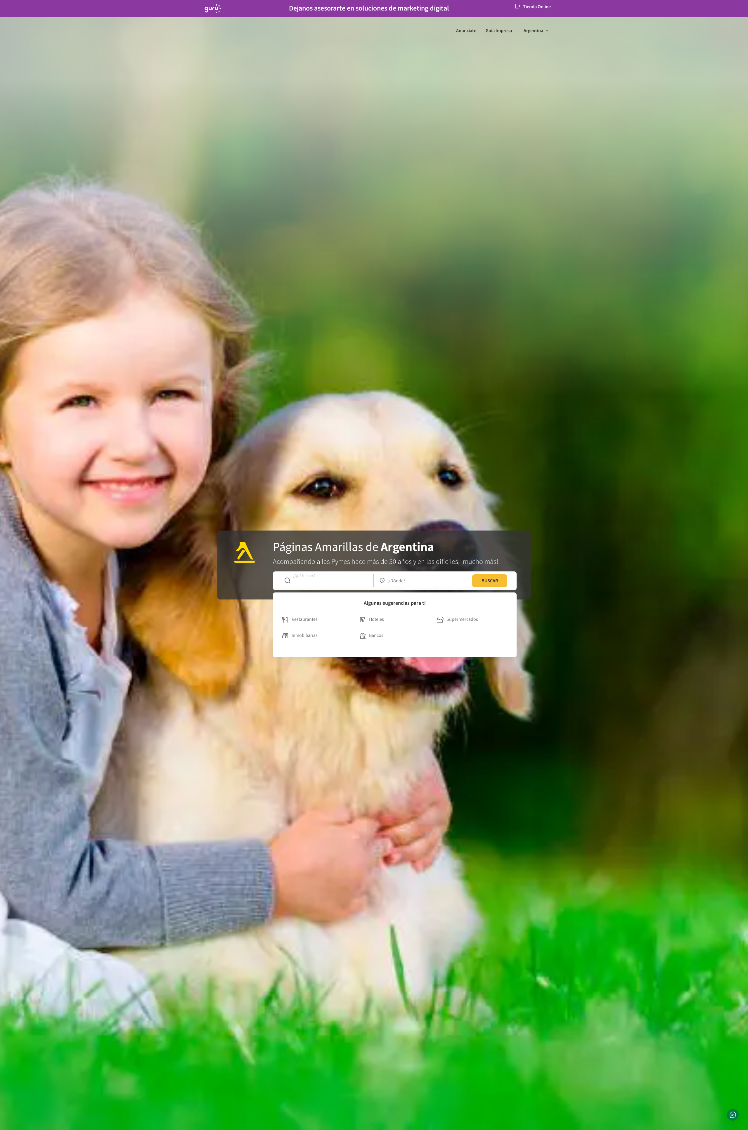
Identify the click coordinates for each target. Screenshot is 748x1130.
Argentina (533, 30)
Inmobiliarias (305, 635)
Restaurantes (305, 619)
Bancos (376, 635)
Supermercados (462, 619)
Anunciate (466, 30)
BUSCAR (490, 581)
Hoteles (376, 619)
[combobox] (326, 580)
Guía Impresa (499, 30)
